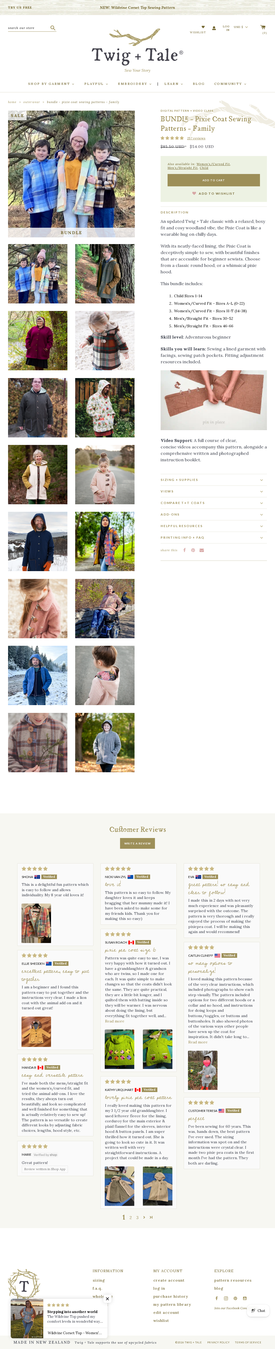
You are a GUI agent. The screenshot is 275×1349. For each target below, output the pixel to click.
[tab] (214, 514)
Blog (199, 84)
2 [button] (130, 1217)
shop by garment (49, 84)
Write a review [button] (137, 843)
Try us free (20, 7)
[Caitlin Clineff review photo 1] (203, 1070)
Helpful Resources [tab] (182, 526)
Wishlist (198, 32)
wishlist (161, 1320)
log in (159, 1288)
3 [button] (137, 1217)
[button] (172, 138)
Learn (172, 84)
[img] (55, 869)
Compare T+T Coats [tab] (183, 503)
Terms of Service (248, 1342)
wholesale (103, 1296)
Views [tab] (167, 491)
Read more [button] (114, 1021)
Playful (94, 84)
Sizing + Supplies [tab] (179, 480)
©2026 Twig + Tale (188, 1342)
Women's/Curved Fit (213, 164)
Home (12, 102)
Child (204, 168)
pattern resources (233, 1280)
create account (168, 1280)
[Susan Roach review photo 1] (119, 1049)
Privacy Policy (218, 1342)
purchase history (170, 1296)
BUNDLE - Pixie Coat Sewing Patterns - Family (83, 102)
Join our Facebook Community (236, 1308)
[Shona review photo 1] (36, 923)
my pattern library (172, 1304)
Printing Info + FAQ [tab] (182, 537)
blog (218, 1288)
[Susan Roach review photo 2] (158, 1049)
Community (229, 84)
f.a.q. (97, 1288)
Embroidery (133, 84)
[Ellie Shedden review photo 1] (36, 1032)
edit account (166, 1312)
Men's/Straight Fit (183, 168)
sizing (99, 1280)
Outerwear (31, 102)
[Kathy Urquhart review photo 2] (158, 1186)
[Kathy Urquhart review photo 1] (119, 1186)
